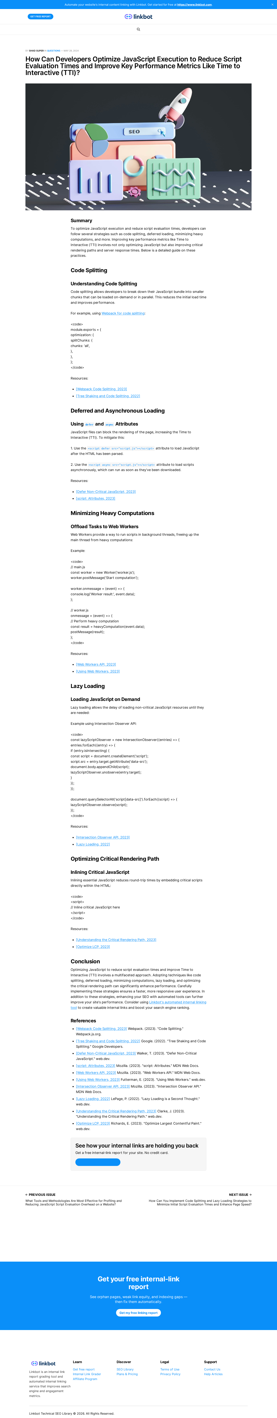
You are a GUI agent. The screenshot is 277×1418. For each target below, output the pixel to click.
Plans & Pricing (127, 1374)
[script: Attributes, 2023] (95, 498)
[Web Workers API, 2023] (96, 664)
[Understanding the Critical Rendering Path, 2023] (116, 940)
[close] (272, 5)
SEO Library (125, 1369)
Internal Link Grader (87, 1374)
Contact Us (212, 1369)
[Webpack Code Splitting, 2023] (101, 389)
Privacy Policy (170, 1374)
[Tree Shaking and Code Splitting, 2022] (108, 396)
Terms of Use (169, 1369)
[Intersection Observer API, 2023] (103, 837)
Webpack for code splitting (123, 313)
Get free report (40, 16)
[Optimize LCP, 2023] (93, 947)
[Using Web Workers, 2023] (98, 671)
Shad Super (36, 50)
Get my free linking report (98, 1162)
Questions (53, 50)
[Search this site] (138, 29)
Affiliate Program (85, 1379)
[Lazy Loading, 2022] (93, 844)
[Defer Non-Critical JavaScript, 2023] (106, 492)
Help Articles (213, 1374)
